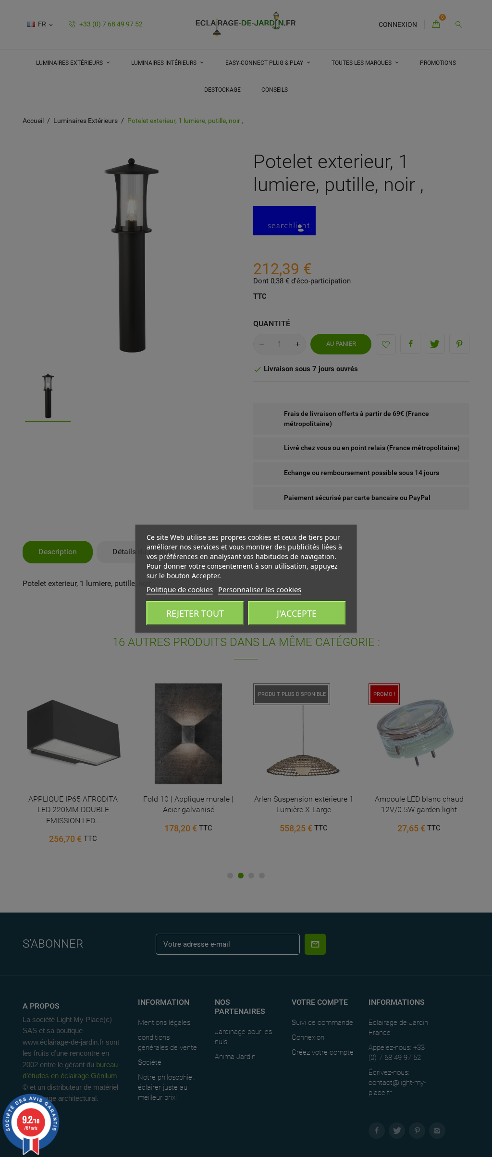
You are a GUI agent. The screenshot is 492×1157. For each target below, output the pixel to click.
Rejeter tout (195, 613)
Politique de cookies (180, 589)
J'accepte (297, 613)
